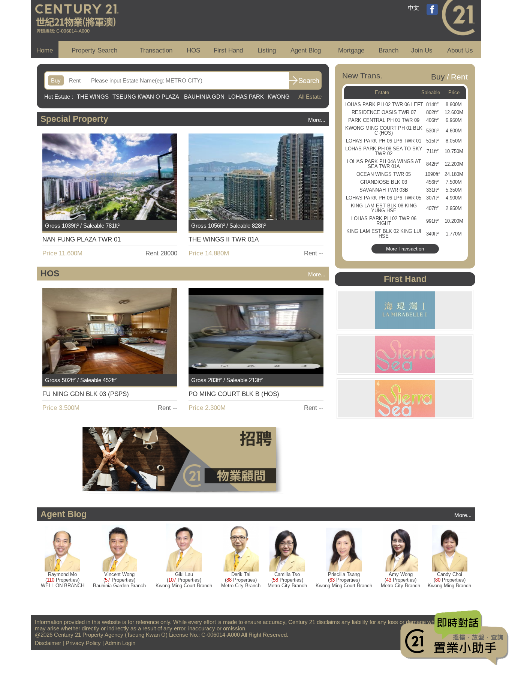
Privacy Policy (83, 643)
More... (316, 120)
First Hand (228, 50)
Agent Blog (305, 50)
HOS (193, 50)
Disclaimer (48, 643)
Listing (266, 50)
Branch (388, 50)
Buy (56, 80)
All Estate (310, 96)
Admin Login (120, 643)
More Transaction (405, 249)
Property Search (94, 50)
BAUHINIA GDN (204, 96)
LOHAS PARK (246, 96)
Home (44, 50)
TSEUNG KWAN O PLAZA (146, 96)
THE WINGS (93, 96)
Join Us (422, 50)
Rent (75, 80)
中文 (413, 7)
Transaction (156, 50)
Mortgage (351, 50)
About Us (460, 50)
